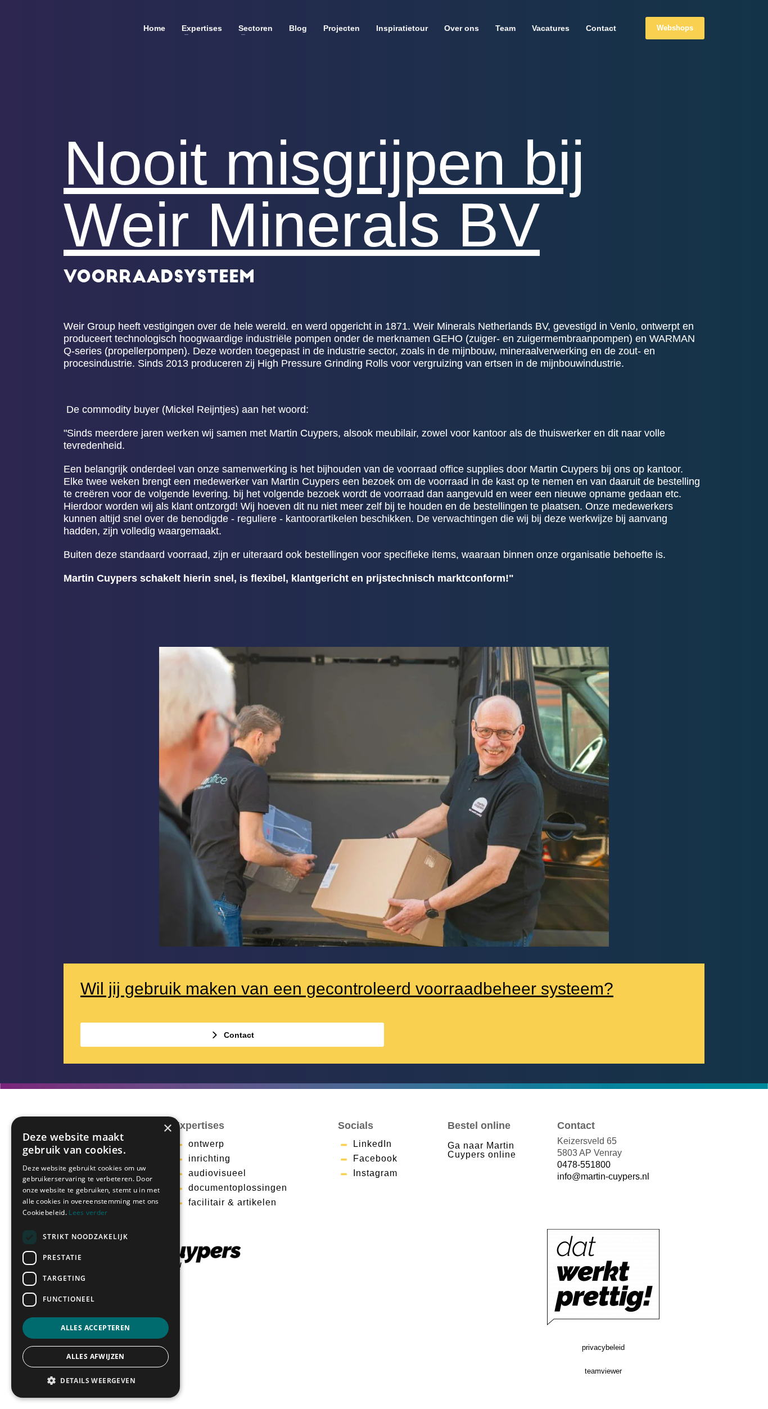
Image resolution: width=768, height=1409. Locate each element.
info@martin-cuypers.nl (603, 1176)
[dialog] (95, 1257)
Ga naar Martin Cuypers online (482, 1150)
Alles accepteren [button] (95, 1328)
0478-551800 (584, 1164)
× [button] (167, 1128)
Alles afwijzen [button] (95, 1356)
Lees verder (88, 1212)
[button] (95, 1381)
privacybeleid (603, 1347)
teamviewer (603, 1371)
